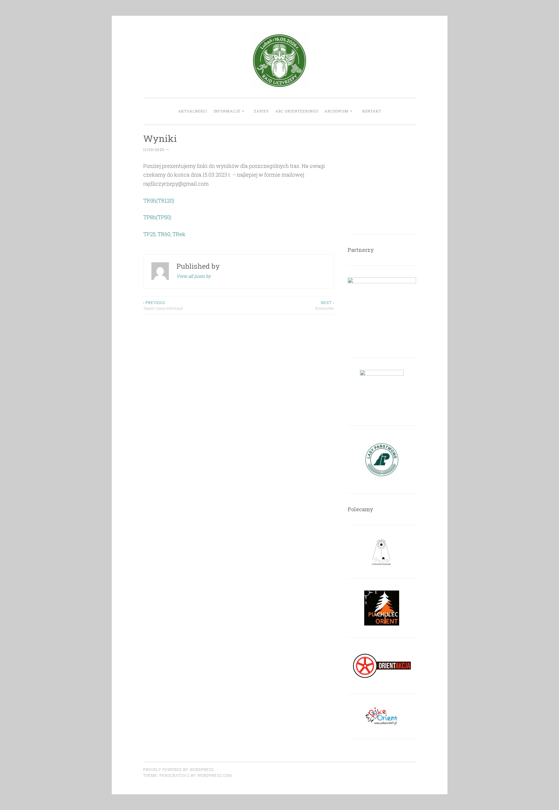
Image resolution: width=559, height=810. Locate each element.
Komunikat (324, 305)
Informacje (226, 111)
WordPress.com (214, 775)
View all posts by (193, 276)
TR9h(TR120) (158, 200)
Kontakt (371, 111)
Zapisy (261, 111)
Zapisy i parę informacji (163, 305)
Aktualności (192, 111)
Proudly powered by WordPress (178, 769)
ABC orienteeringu (296, 111)
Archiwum (337, 111)
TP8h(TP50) (157, 217)
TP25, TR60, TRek (164, 234)
